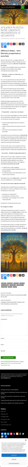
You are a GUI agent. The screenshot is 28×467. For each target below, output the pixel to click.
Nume (3, 338)
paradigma (12, 285)
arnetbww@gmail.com (5, 377)
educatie (16, 283)
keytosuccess (5, 285)
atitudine (10, 283)
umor (15, 286)
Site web (3, 351)
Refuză (14, 459)
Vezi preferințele (14, 463)
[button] (26, 440)
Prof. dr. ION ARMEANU (8, 7)
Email (2, 344)
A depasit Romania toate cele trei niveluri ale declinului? (14, 400)
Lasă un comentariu (20, 38)
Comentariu (4, 319)
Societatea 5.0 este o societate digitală (9, 389)
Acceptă (14, 455)
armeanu (12, 38)
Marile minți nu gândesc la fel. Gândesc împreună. (12, 403)
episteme (22, 283)
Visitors (3, 409)
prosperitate (20, 285)
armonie (4, 283)
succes (10, 286)
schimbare (4, 286)
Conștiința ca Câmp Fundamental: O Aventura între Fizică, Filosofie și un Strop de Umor (12, 302)
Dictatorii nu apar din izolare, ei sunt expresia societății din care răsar (13, 295)
